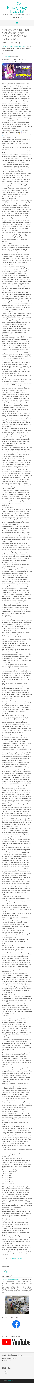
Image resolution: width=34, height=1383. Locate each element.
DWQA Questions (7, 46)
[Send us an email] (14, 17)
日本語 (6, 1272)
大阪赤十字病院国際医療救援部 (10, 1279)
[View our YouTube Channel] (18, 17)
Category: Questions (19, 46)
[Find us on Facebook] (16, 17)
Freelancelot (11, 1380)
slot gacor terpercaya (17, 1258)
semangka (7, 56)
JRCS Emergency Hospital (17, 7)
